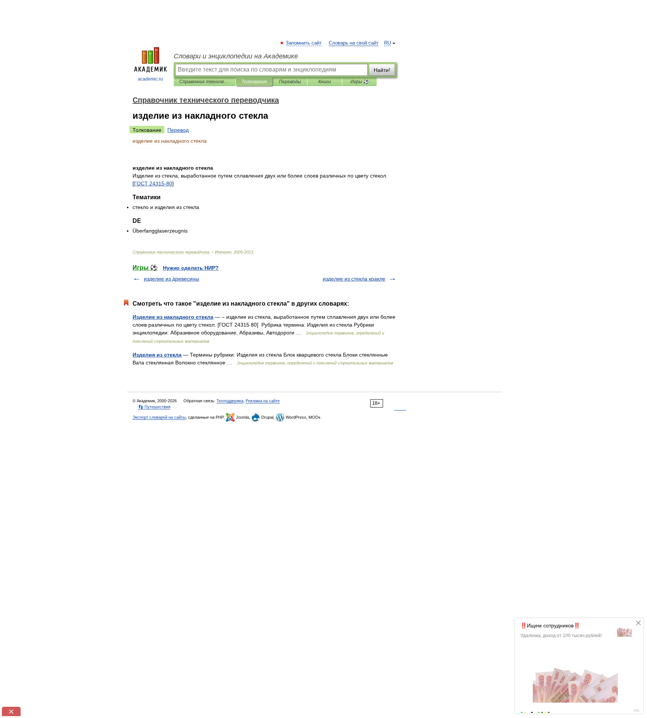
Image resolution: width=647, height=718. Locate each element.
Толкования (254, 81)
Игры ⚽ (359, 81)
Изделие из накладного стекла (173, 317)
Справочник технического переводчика (204, 81)
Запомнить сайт (304, 43)
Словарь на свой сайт (354, 43)
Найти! (382, 70)
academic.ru (150, 79)
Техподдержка (229, 401)
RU (387, 43)
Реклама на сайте (263, 401)
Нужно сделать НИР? (191, 268)
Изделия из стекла (157, 355)
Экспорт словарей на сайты (159, 417)
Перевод (178, 130)
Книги (324, 81)
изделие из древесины (171, 279)
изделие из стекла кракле (354, 279)
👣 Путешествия (154, 407)
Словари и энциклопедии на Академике (236, 56)
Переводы (290, 81)
